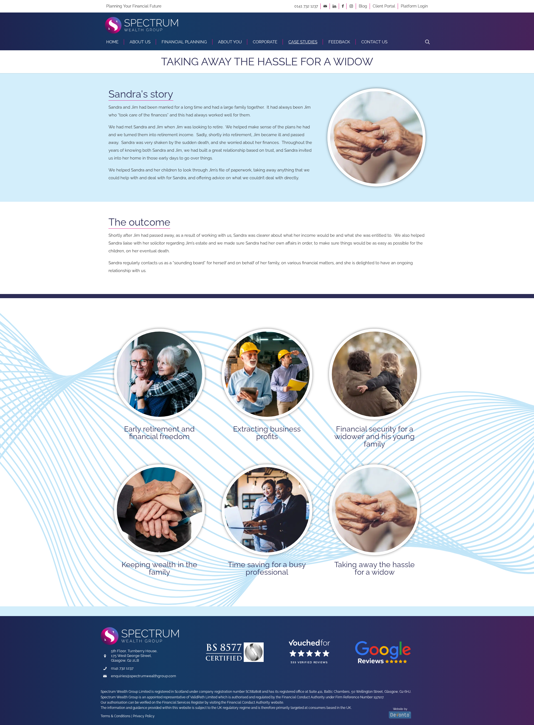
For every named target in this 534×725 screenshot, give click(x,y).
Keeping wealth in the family (159, 568)
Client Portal (384, 6)
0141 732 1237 (306, 6)
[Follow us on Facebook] (343, 6)
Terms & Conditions (115, 716)
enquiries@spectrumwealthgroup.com (143, 676)
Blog (363, 6)
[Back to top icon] (502, 712)
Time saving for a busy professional (267, 568)
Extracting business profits (267, 433)
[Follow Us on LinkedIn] (334, 6)
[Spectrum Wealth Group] (141, 23)
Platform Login (414, 6)
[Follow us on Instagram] (351, 6)
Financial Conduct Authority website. (255, 702)
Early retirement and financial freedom (159, 433)
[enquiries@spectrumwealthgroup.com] (325, 6)
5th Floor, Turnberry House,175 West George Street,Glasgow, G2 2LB (134, 655)
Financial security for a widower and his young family (374, 436)
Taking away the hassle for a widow (374, 568)
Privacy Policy (144, 716)
